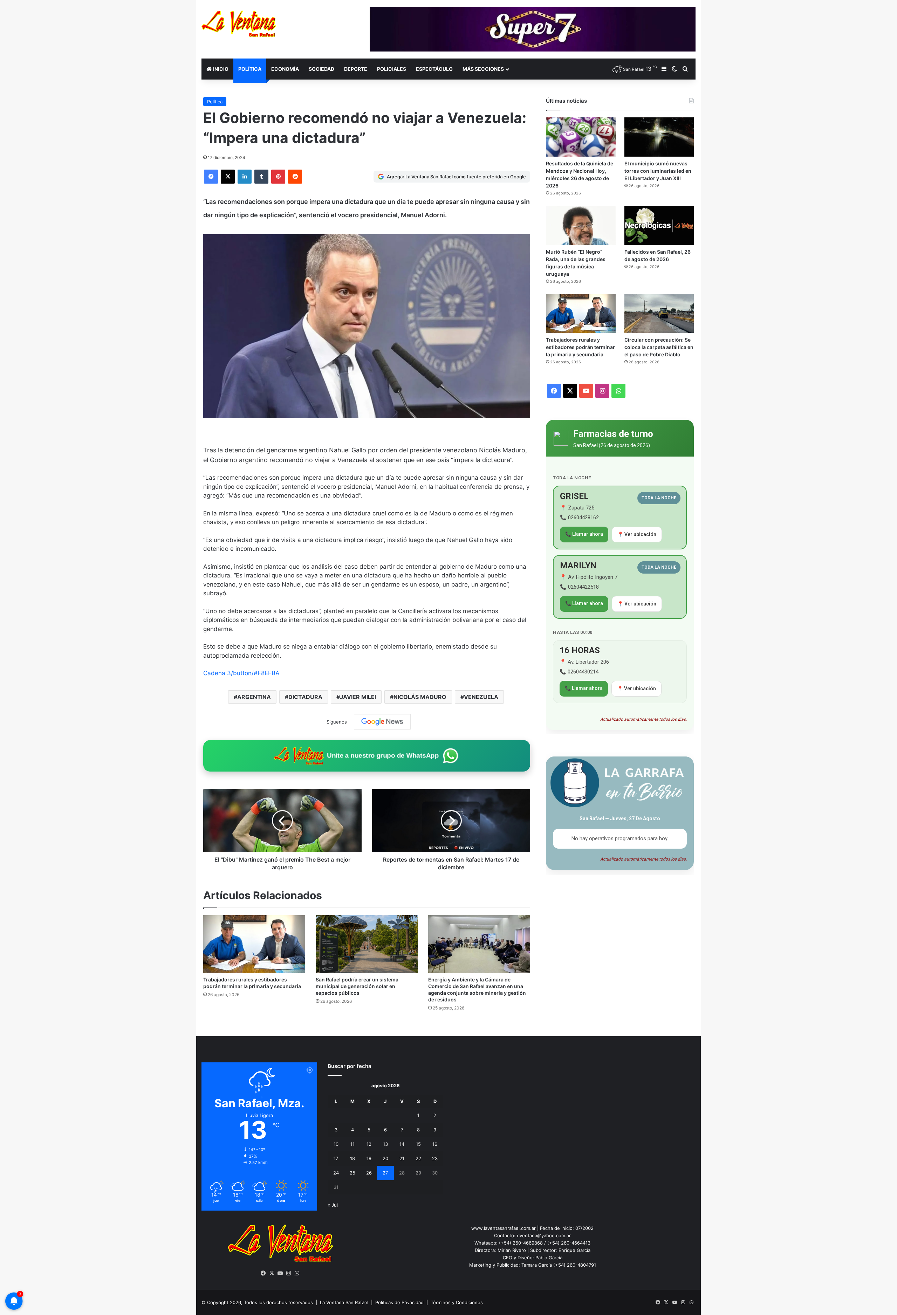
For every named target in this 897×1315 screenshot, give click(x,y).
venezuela (481, 696)
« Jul (333, 1205)
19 (369, 1158)
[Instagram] (289, 1273)
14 (401, 1144)
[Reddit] (295, 177)
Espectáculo (434, 69)
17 (336, 1158)
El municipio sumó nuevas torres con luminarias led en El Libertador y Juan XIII (657, 170)
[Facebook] (211, 177)
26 (369, 1173)
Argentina (254, 696)
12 (369, 1144)
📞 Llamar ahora (584, 534)
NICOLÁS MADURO (419, 696)
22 (418, 1158)
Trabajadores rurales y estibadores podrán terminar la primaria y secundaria (580, 347)
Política (249, 69)
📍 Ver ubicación (636, 534)
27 (385, 1173)
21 (401, 1158)
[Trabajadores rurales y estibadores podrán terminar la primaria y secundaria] (254, 944)
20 (385, 1158)
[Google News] (382, 722)
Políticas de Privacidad (399, 1302)
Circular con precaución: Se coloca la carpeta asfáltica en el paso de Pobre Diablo (658, 347)
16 (434, 1144)
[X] (228, 177)
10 (336, 1144)
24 (336, 1173)
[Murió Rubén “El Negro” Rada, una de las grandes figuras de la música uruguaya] (580, 225)
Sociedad (321, 69)
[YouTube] (280, 1273)
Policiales (391, 69)
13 (385, 1144)
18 (352, 1158)
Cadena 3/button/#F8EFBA (241, 673)
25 (352, 1173)
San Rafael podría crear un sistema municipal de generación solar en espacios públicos (357, 986)
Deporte (355, 69)
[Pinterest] (278, 177)
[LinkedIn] (245, 177)
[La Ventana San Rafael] (238, 24)
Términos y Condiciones (457, 1302)
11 (352, 1144)
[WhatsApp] (297, 1273)
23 (435, 1158)
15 (418, 1144)
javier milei (358, 696)
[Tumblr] (261, 177)
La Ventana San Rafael (344, 1302)
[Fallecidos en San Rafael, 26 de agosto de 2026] (659, 225)
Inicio (220, 69)
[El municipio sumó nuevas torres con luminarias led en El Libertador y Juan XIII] (659, 137)
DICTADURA (305, 696)
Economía (285, 69)
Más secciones (483, 69)
